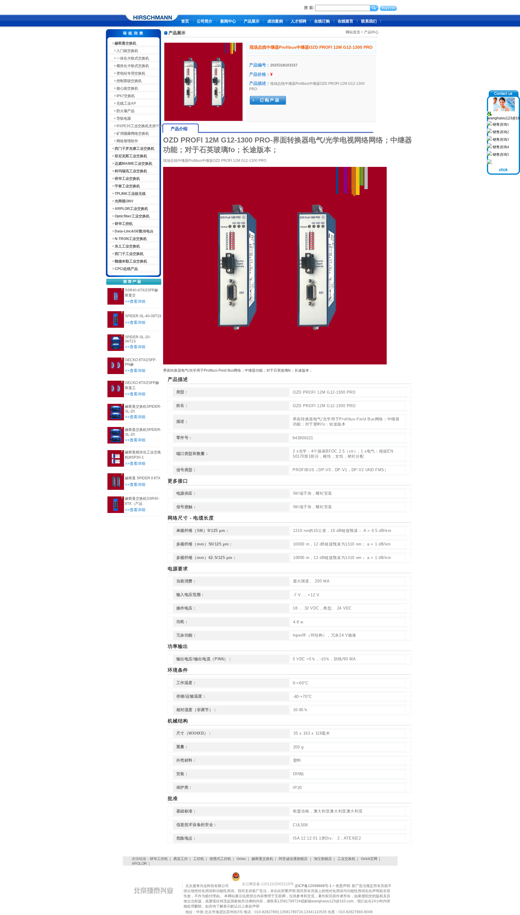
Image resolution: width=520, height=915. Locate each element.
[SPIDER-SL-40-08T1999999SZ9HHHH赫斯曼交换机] (115, 326)
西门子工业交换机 (129, 254)
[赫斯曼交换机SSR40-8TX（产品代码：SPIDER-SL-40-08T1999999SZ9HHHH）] (115, 512)
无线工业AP (126, 103)
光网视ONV (124, 201)
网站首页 (353, 32)
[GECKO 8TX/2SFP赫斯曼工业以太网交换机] (115, 396)
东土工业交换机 (127, 246)
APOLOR (139, 863)
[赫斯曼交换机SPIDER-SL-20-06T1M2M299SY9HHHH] (115, 419)
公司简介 (204, 21)
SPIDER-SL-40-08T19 (143, 316)
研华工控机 (124, 224)
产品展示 (251, 21)
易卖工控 (180, 859)
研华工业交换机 (127, 179)
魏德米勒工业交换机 (131, 261)
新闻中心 (228, 21)
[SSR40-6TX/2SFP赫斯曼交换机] (115, 303)
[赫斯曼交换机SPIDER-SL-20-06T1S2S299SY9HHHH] (115, 442)
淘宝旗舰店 (323, 859)
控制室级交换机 (129, 81)
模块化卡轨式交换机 (132, 66)
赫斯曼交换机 (125, 43)
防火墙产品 (125, 111)
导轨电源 (123, 118)
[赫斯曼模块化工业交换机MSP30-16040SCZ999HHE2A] (115, 465)
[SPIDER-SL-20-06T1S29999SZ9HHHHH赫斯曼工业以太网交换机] (115, 350)
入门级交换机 (127, 51)
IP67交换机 (125, 96)
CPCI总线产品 (126, 269)
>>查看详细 (135, 301)
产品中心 (371, 32)
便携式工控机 (220, 859)
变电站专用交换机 (130, 73)
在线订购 (322, 21)
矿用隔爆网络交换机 (132, 133)
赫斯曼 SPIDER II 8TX (142, 478)
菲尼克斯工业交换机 (131, 156)
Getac (241, 859)
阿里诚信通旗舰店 (293, 859)
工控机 (198, 859)
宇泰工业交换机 (127, 186)
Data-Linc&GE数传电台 (134, 231)
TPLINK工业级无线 (130, 194)
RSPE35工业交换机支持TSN (139, 126)
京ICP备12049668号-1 (313, 886)
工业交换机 (346, 859)
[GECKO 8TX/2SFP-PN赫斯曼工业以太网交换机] (115, 373)
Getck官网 (369, 859)
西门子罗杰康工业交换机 (134, 148)
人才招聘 (298, 21)
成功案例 (275, 21)
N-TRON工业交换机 (131, 239)
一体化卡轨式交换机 (132, 58)
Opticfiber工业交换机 (132, 216)
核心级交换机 (127, 88)
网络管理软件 (127, 141)
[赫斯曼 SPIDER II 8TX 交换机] (115, 489)
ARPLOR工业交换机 (131, 209)
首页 (185, 21)
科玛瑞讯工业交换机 (131, 171)
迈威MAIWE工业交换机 (133, 163)
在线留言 (345, 21)
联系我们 (369, 21)
